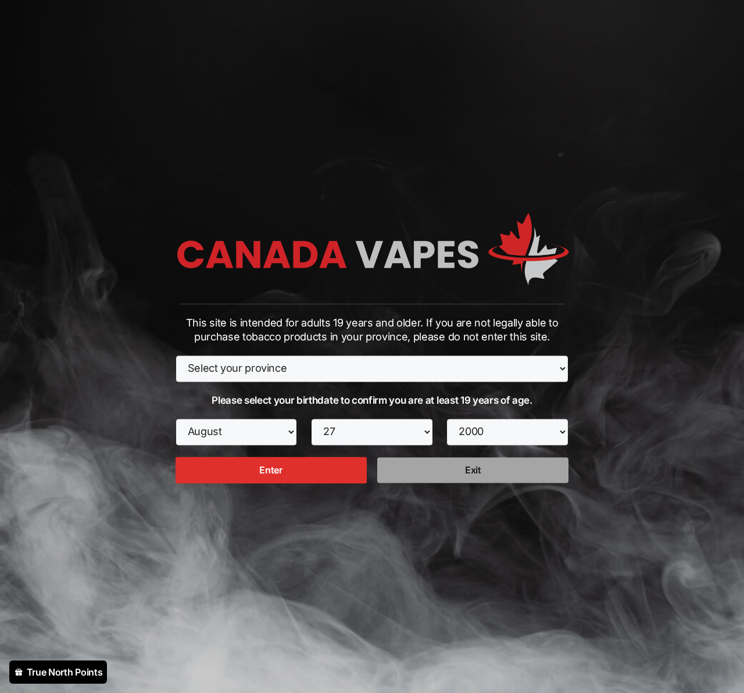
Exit (473, 470)
